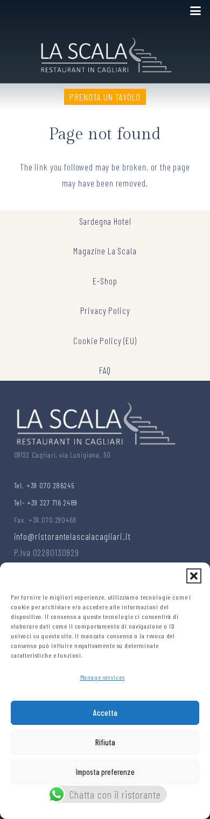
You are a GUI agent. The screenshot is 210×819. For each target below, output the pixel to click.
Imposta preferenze (105, 772)
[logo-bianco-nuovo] (105, 52)
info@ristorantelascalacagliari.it (72, 536)
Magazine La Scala (104, 250)
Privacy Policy (105, 310)
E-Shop (105, 280)
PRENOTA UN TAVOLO (104, 96)
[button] (193, 576)
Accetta (105, 712)
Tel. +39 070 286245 (44, 485)
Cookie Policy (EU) (104, 340)
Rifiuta (105, 742)
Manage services (102, 677)
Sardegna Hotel (105, 221)
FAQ (105, 370)
